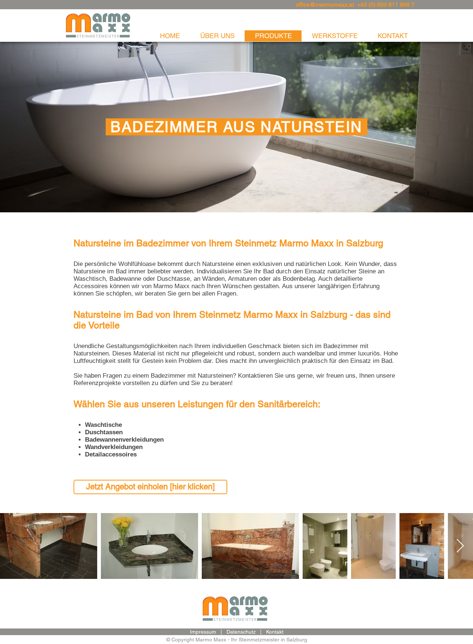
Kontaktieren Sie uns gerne (275, 375)
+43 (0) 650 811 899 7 (386, 4)
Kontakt (274, 632)
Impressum (203, 632)
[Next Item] (460, 546)
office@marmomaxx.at (325, 4)
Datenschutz (241, 632)
